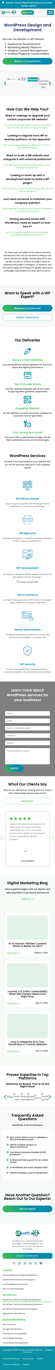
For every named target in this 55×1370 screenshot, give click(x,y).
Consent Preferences (11, 1358)
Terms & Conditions (11, 1364)
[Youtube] (41, 1263)
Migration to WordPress (14, 1313)
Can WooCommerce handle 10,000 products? (28, 1153)
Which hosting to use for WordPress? (29, 1172)
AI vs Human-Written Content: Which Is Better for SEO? (27, 945)
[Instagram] (19, 1263)
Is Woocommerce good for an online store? (29, 1161)
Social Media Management (15, 1342)
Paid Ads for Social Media (14, 1333)
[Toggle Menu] (50, 12)
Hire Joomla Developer (13, 1289)
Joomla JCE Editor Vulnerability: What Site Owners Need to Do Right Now (27, 994)
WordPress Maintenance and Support (20, 1309)
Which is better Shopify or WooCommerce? (23, 1145)
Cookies (40, 1358)
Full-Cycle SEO (9, 1324)
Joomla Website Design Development (20, 1275)
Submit (14, 768)
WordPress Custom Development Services (22, 1304)
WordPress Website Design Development (22, 1299)
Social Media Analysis (13, 1338)
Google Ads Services (12, 1329)
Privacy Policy (28, 1358)
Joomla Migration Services (15, 1284)
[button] (5, 83)
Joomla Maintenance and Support (19, 1279)
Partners (25, 1364)
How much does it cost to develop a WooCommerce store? (28, 1138)
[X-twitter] (25, 1263)
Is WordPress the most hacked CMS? (29, 1167)
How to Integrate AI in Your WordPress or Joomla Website (27, 1043)
